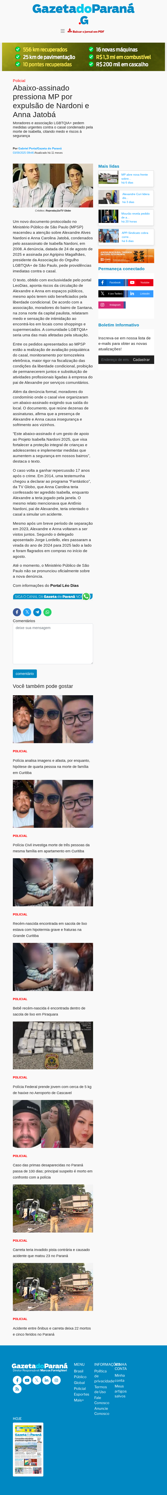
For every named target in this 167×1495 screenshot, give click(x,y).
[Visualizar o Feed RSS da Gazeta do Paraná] (17, 1389)
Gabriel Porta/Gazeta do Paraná (40, 148)
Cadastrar (141, 359)
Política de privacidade (101, 1376)
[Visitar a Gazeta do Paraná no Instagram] (56, 1380)
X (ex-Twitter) (115, 293)
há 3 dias (128, 202)
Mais (79, 1400)
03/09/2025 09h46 (23, 152)
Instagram (115, 304)
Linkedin (145, 293)
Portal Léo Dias (64, 585)
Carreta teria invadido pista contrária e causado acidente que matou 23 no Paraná (51, 1253)
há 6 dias (127, 182)
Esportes (81, 1394)
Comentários (24, 621)
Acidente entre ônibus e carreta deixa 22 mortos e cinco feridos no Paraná (52, 1331)
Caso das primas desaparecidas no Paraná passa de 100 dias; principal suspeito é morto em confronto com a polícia (52, 1171)
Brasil (78, 1371)
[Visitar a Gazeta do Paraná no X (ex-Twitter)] (36, 1380)
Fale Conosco (101, 1400)
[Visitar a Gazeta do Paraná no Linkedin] (46, 1380)
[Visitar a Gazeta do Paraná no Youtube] (27, 1380)
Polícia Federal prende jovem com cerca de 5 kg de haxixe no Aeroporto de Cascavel (52, 1090)
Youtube (144, 282)
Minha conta (120, 1378)
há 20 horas (129, 221)
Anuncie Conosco (101, 1411)
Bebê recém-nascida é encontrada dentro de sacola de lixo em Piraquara (49, 1011)
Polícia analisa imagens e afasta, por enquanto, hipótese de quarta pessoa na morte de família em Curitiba (51, 767)
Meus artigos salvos (121, 1391)
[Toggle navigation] (63, 31)
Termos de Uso (100, 1389)
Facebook (115, 282)
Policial (19, 80)
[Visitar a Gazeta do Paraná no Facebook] (17, 1380)
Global (79, 1383)
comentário (25, 674)
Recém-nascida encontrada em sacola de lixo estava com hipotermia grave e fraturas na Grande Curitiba (50, 930)
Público (80, 1377)
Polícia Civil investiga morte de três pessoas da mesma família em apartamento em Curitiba (51, 848)
